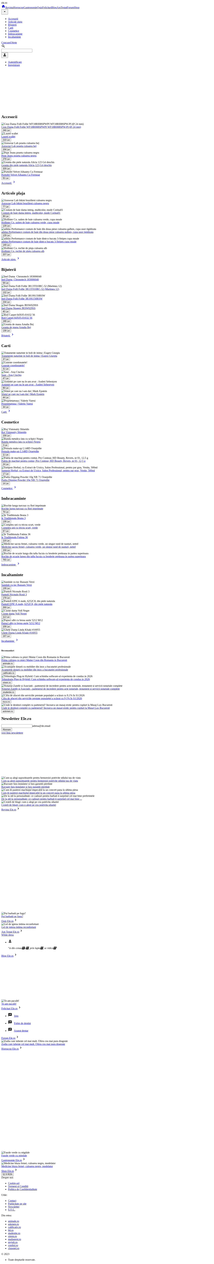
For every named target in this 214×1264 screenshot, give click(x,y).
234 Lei (6, 302)
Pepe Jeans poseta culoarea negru (18, 155)
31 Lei (6, 369)
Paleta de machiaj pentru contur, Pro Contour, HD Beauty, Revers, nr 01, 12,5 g (43, 460)
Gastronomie (30, 7)
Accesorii (13, 18)
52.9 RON (7, 1174)
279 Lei (6, 159)
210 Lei (6, 140)
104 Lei (6, 149)
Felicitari (46, 7)
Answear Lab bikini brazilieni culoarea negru (25, 203)
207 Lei (6, 254)
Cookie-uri (13, 1183)
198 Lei (6, 321)
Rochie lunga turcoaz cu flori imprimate (22, 508)
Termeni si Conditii (18, 1186)
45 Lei (6, 311)
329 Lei (6, 168)
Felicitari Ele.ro (9, 1008)
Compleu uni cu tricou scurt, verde (19, 527)
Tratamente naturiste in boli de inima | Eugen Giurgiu (29, 355)
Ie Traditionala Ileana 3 (13, 518)
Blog (54, 7)
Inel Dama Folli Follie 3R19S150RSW (21, 298)
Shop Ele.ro (7, 1171)
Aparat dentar (21, 1030)
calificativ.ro (14, 1227)
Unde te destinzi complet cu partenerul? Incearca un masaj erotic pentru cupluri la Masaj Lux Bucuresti (55, 708)
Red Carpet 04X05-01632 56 (16, 317)
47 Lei (6, 378)
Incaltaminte (14, 36)
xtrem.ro (12, 1236)
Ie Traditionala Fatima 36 (14, 537)
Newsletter (13, 1206)
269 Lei (6, 607)
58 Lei (6, 283)
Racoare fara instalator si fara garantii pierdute (25, 786)
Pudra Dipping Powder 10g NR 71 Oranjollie (25, 480)
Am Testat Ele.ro (10, 931)
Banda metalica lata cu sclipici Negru (20, 441)
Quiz (39, 7)
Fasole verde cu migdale (14, 1155)
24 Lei (6, 464)
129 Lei (6, 226)
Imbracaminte (15, 33)
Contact (12, 1200)
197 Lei (6, 636)
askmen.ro (13, 1224)
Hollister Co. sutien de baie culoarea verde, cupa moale (30, 222)
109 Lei (6, 626)
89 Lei (6, 388)
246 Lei (6, 130)
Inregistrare (14, 65)
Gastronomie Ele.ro (11, 1160)
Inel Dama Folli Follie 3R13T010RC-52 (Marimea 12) (30, 289)
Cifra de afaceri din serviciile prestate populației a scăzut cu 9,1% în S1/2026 (41, 698)
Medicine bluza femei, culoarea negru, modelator (27, 1166)
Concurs (5, 42)
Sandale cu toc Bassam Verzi (16, 585)
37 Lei (6, 359)
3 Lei (5, 445)
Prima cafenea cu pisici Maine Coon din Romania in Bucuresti (34, 660)
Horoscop (18, 7)
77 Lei (6, 206)
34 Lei (6, 407)
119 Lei (6, 540)
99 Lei (6, 216)
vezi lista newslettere (12, 732)
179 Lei (6, 598)
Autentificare (15, 62)
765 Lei (6, 559)
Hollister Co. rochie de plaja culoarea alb (22, 251)
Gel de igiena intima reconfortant (18, 927)
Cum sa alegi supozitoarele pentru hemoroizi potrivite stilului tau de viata (39, 780)
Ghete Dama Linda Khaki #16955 (19, 632)
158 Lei (6, 435)
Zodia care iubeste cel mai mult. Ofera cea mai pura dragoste (33, 1044)
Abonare (7, 729)
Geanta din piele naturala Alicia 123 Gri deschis (26, 165)
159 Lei (6, 550)
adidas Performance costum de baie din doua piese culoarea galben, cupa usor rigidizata (47, 232)
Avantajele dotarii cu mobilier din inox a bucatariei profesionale (34, 669)
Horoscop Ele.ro (10, 1048)
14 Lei (6, 483)
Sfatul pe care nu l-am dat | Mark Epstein (22, 394)
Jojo (16, 1015)
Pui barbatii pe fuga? (12, 916)
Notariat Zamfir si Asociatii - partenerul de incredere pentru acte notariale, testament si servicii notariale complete (60, 688)
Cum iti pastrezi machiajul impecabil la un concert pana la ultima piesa (38, 792)
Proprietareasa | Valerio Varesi (17, 403)
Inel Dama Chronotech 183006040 (20, 279)
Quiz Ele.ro (7, 921)
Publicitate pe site (17, 1203)
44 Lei (6, 397)
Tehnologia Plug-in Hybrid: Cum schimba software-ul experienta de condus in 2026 (45, 679)
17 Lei (6, 474)
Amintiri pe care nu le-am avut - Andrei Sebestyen (27, 384)
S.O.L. (11, 1209)
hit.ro (11, 1230)
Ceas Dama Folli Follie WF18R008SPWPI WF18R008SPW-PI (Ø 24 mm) (41, 127)
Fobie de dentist (22, 1023)
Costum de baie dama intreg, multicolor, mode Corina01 (30, 212)
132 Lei (6, 292)
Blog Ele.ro (7, 955)
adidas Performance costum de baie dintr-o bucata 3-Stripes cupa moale (38, 241)
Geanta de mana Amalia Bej (16, 327)
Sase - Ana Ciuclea (11, 375)
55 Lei (6, 178)
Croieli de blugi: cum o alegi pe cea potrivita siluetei (28, 805)
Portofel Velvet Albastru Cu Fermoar (20, 174)
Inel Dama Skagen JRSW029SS (18, 308)
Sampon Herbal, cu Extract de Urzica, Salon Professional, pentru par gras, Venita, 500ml (48, 470)
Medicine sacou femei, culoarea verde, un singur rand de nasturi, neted (38, 546)
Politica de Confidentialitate (22, 1189)
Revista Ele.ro (8, 809)
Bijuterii (12, 24)
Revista (9, 7)
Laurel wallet (8, 136)
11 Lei (5, 454)
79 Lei (6, 512)
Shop (76, 7)
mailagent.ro (14, 1239)
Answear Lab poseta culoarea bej (18, 146)
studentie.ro (14, 1233)
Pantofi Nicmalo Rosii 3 (14, 594)
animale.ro (13, 1221)
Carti (10, 27)
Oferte (13, 42)
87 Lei (6, 531)
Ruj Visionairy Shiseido (13, 432)
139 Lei (6, 330)
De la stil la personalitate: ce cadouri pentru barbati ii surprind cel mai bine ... (41, 798)
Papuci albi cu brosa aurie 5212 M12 (20, 623)
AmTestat (62, 7)
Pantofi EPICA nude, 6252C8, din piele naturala (26, 604)
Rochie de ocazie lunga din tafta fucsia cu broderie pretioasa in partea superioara (43, 556)
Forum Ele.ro (8, 1038)
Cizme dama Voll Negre (14, 613)
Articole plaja (15, 21)
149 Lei (6, 245)
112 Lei (6, 617)
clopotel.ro (13, 1248)
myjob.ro (13, 1242)
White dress (7, 934)
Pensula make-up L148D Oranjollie (20, 451)
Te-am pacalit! (8, 1003)
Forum (70, 7)
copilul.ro (13, 1245)
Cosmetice (13, 30)
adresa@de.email (41, 725)
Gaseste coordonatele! (13, 365)
